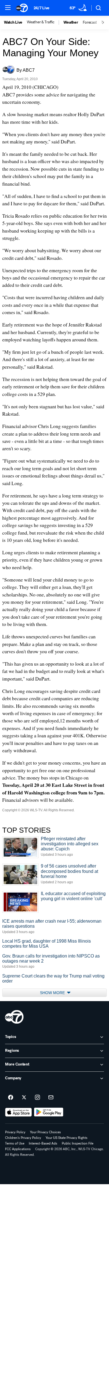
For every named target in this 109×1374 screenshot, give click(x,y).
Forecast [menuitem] (90, 22)
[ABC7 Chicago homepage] (22, 7)
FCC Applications (18, 1149)
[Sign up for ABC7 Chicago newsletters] (50, 1097)
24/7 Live (41, 8)
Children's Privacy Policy (23, 1137)
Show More (53, 992)
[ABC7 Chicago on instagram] (37, 1097)
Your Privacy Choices (45, 1132)
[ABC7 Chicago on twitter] (24, 1097)
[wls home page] (14, 1017)
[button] (8, 7)
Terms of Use (14, 1143)
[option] (15, 22)
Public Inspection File (77, 1143)
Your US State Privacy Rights (66, 1137)
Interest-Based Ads (43, 1143)
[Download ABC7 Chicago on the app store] (18, 1112)
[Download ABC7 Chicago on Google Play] (48, 1112)
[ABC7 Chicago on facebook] (10, 1097)
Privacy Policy (15, 1132)
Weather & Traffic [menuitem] (40, 22)
